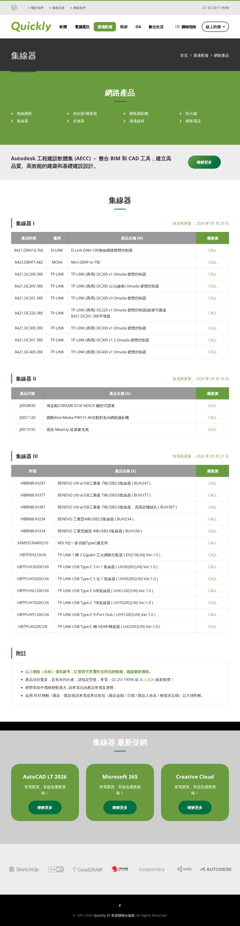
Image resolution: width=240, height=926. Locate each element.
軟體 (63, 26)
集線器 (22, 120)
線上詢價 (213, 26)
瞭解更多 (204, 162)
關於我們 (37, 8)
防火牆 (191, 113)
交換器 (78, 120)
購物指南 (189, 26)
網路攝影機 (138, 113)
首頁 (184, 55)
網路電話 (193, 120)
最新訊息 (58, 8)
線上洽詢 (146, 679)
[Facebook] (120, 905)
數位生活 (156, 26)
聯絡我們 (79, 8)
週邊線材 (136, 120)
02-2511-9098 (218, 7)
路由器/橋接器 (85, 113)
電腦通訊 (82, 26)
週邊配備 (105, 26)
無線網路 (24, 113)
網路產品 (221, 55)
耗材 (124, 26)
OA (138, 26)
